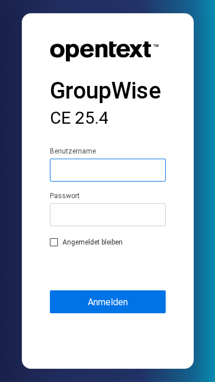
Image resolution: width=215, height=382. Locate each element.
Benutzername (73, 151)
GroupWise (105, 103)
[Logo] (104, 53)
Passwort (65, 196)
